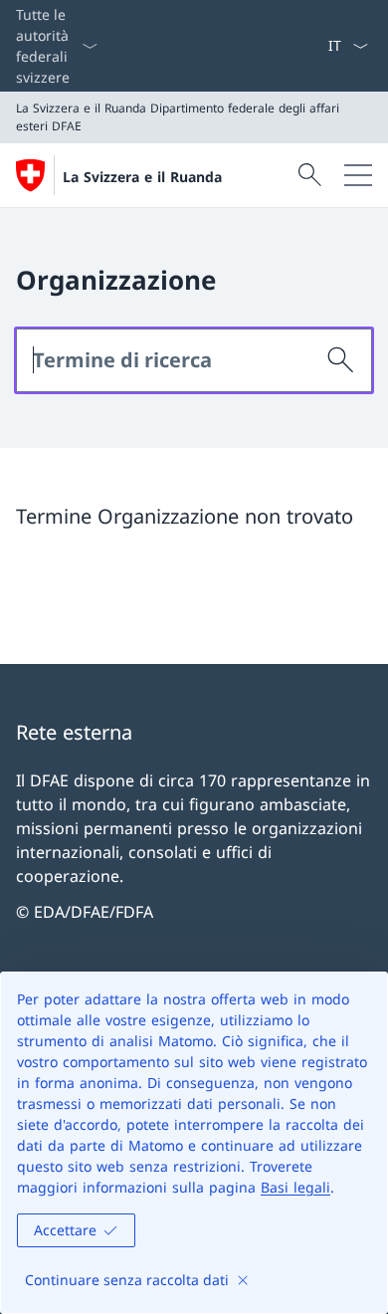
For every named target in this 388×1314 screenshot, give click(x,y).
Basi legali (295, 1187)
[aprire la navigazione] (358, 175)
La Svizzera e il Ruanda (142, 176)
